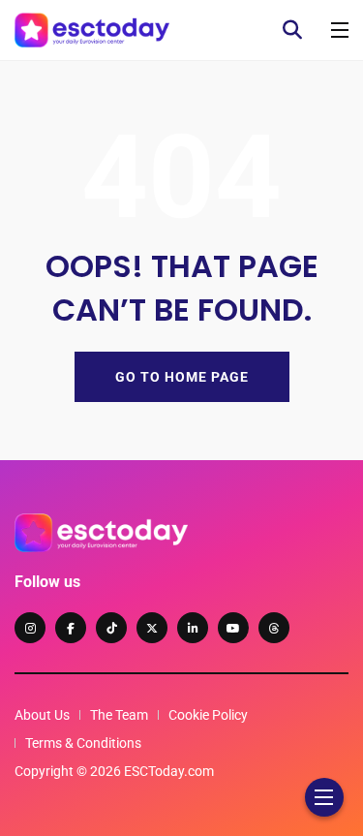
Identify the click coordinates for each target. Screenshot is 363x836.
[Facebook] (70, 627)
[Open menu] (339, 30)
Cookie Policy (208, 715)
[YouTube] (233, 627)
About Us (42, 715)
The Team (119, 715)
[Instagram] (30, 627)
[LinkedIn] (192, 627)
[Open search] (292, 30)
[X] (151, 627)
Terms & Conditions (83, 743)
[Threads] (273, 627)
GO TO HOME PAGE (182, 377)
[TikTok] (111, 627)
